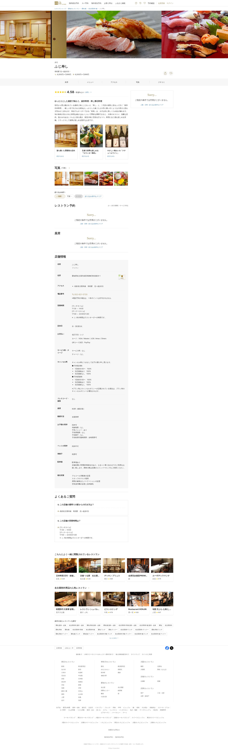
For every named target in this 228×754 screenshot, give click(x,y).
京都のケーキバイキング (121, 717)
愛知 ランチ (101, 629)
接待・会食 (76, 707)
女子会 (58, 707)
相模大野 (104, 675)
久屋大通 (104, 697)
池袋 (62, 688)
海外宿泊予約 (96, 3)
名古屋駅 (121, 687)
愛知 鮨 (67, 629)
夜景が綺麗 (66, 707)
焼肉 (138, 707)
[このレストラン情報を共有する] (165, 73)
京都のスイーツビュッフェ (89, 722)
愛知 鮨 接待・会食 (109, 625)
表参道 (80, 682)
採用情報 (79, 648)
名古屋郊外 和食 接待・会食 (127, 625)
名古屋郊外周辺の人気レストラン (71, 588)
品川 (62, 700)
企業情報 (59, 648)
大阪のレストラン (147, 662)
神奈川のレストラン (108, 662)
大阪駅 (143, 669)
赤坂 (62, 679)
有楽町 (80, 672)
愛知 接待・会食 (61, 625)
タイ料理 (63, 710)
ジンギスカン (123, 710)
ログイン (170, 3)
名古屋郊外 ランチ (126, 629)
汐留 (79, 688)
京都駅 (143, 681)
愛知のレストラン (107, 683)
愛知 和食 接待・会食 (93, 625)
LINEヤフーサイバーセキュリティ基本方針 (98, 654)
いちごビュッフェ (106, 722)
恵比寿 (63, 682)
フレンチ (107, 707)
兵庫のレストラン (147, 688)
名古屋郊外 (168, 625)
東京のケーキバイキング (85, 717)
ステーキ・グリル (163, 707)
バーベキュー (116, 712)
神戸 (142, 693)
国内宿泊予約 (74, 3)
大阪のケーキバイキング (103, 717)
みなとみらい (105, 669)
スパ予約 (85, 3)
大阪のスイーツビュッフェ (70, 722)
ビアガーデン (105, 712)
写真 (137, 82)
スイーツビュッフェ (138, 717)
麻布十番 (64, 691)
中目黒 (80, 675)
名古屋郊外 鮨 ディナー (158, 634)
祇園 (158, 681)
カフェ (105, 710)
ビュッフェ (126, 707)
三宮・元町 (160, 693)
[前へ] (4, 34)
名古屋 (103, 687)
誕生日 (84, 707)
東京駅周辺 (81, 666)
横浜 (102, 666)
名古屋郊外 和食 (78, 629)
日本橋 (80, 679)
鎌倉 (119, 672)
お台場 (80, 694)
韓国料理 (163, 710)
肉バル (98, 710)
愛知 (160, 625)
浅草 (79, 700)
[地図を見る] (122, 277)
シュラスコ (113, 710)
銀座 (62, 666)
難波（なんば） (162, 669)
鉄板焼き (153, 707)
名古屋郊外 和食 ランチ (104, 634)
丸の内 (63, 669)
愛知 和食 (59, 629)
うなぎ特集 (71, 710)
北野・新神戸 (145, 696)
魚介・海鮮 (133, 710)
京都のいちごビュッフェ (158, 722)
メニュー (90, 82)
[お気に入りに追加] (171, 73)
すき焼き (144, 707)
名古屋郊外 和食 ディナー (123, 634)
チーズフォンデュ (145, 710)
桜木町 (103, 672)
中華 (119, 707)
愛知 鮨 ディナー (88, 634)
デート (125, 712)
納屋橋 (120, 690)
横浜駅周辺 (121, 666)
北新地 (159, 666)
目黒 (79, 697)
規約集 (78, 654)
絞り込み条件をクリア (93, 196)
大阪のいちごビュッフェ (140, 722)
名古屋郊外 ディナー (142, 629)
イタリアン (98, 707)
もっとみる (113, 638)
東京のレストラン (68, 662)
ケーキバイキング (69, 717)
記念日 (91, 707)
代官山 (80, 691)
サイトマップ (135, 654)
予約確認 (151, 3)
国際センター (105, 690)
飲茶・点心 (90, 710)
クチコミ (161, 82)
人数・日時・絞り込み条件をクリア (91, 224)
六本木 (63, 672)
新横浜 (120, 669)
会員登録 (161, 3)
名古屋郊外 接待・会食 (76, 625)
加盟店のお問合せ (114, 730)
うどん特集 (81, 710)
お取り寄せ (108, 3)
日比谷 (63, 675)
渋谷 (62, 685)
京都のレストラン (147, 677)
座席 (66, 82)
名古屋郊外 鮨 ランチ (141, 634)
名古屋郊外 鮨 (90, 629)
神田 (62, 694)
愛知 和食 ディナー (62, 634)
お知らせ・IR (69, 648)
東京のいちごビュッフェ (122, 722)
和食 (114, 707)
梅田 (142, 666)
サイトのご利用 (147, 654)
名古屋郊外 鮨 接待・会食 (148, 625)
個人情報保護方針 (121, 654)
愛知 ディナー (113, 629)
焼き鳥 (155, 710)
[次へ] (224, 34)
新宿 (79, 669)
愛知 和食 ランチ (157, 629)
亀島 (102, 693)
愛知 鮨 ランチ (75, 634)
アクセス (114, 82)
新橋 (79, 685)
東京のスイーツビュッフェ (155, 717)
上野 (62, 697)
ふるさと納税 (120, 3)
